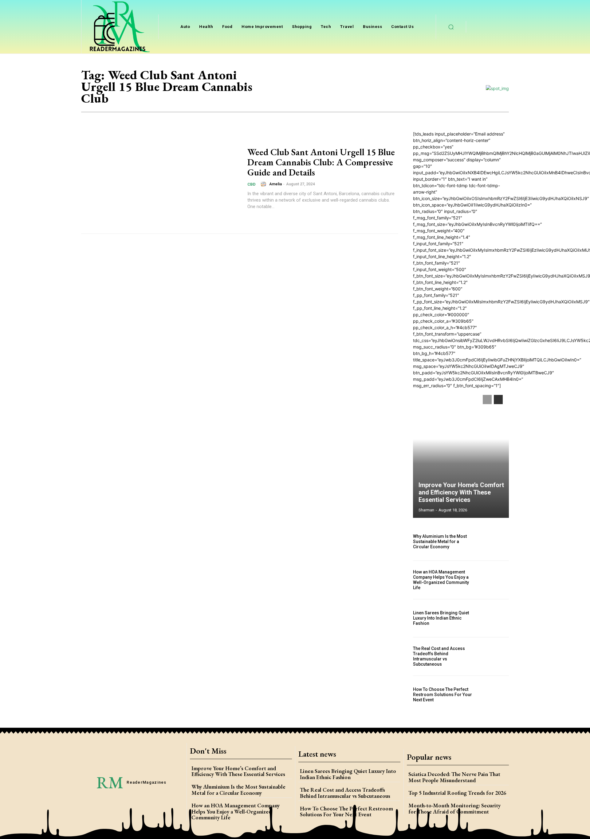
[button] (451, 27)
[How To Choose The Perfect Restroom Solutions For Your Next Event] (494, 694)
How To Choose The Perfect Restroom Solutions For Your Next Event (442, 694)
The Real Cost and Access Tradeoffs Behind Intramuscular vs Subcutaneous (439, 656)
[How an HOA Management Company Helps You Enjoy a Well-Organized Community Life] (494, 579)
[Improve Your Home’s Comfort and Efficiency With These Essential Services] (461, 453)
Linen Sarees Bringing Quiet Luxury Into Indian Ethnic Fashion (441, 618)
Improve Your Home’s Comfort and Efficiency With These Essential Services (461, 492)
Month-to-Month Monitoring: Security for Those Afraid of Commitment (454, 808)
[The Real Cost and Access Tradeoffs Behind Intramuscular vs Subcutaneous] (494, 656)
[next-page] (498, 399)
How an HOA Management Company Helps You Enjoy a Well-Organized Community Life (441, 579)
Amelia (275, 184)
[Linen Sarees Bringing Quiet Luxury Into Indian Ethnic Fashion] (494, 618)
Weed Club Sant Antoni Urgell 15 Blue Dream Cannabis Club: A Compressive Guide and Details (321, 162)
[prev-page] (487, 399)
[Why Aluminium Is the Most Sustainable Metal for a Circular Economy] (494, 541)
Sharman (426, 510)
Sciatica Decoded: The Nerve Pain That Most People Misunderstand (454, 777)
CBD (251, 184)
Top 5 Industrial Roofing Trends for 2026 (457, 792)
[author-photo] (264, 184)
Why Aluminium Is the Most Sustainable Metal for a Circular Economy (440, 541)
